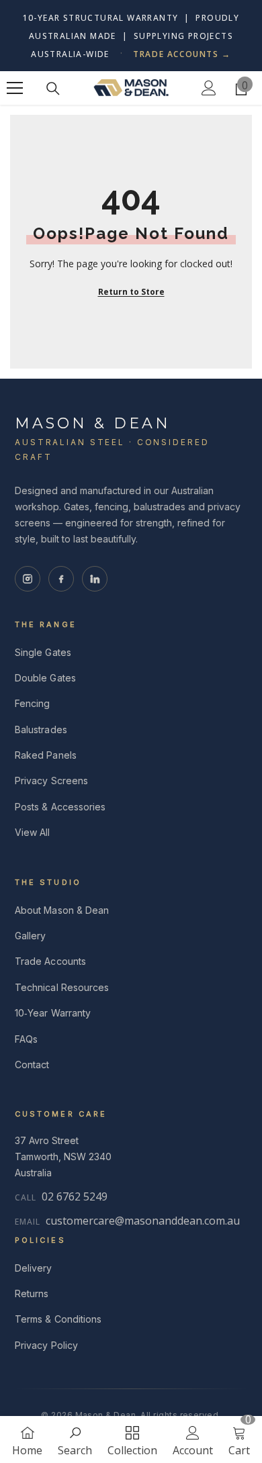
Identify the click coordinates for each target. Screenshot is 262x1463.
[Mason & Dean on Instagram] (27, 579)
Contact (32, 1064)
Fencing (32, 703)
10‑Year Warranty (53, 1013)
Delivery (33, 1268)
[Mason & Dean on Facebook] (61, 579)
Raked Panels (46, 755)
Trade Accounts (50, 961)
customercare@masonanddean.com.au (143, 1220)
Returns (32, 1293)
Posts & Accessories (60, 806)
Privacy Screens (51, 780)
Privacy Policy (46, 1345)
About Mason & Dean (62, 910)
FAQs (26, 1039)
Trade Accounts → (182, 54)
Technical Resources (62, 987)
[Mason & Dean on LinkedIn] (94, 579)
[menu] (15, 88)
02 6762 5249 (74, 1196)
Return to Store (131, 291)
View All (32, 832)
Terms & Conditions (58, 1319)
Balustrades (41, 729)
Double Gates (45, 677)
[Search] (53, 89)
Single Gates (43, 652)
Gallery (30, 935)
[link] (74, 1439)
